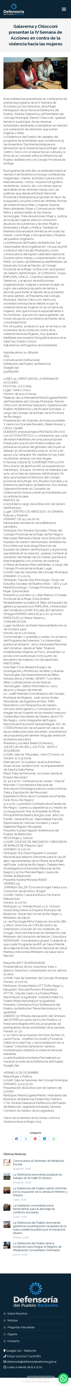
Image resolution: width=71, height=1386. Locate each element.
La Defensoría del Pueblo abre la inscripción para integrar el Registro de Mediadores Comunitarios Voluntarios (37, 1247)
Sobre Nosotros (17, 1313)
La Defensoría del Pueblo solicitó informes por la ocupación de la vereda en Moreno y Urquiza (40, 1192)
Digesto (12, 1334)
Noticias (12, 1320)
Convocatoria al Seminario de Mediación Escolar (38, 1162)
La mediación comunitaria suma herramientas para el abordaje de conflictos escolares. (34, 1209)
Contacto (13, 1341)
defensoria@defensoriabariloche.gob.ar (32, 1361)
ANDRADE (43, 1381)
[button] (63, 1378)
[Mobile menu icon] (64, 9)
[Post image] (6, 1162)
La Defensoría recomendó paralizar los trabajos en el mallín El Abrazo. (37, 1176)
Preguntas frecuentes (21, 1327)
